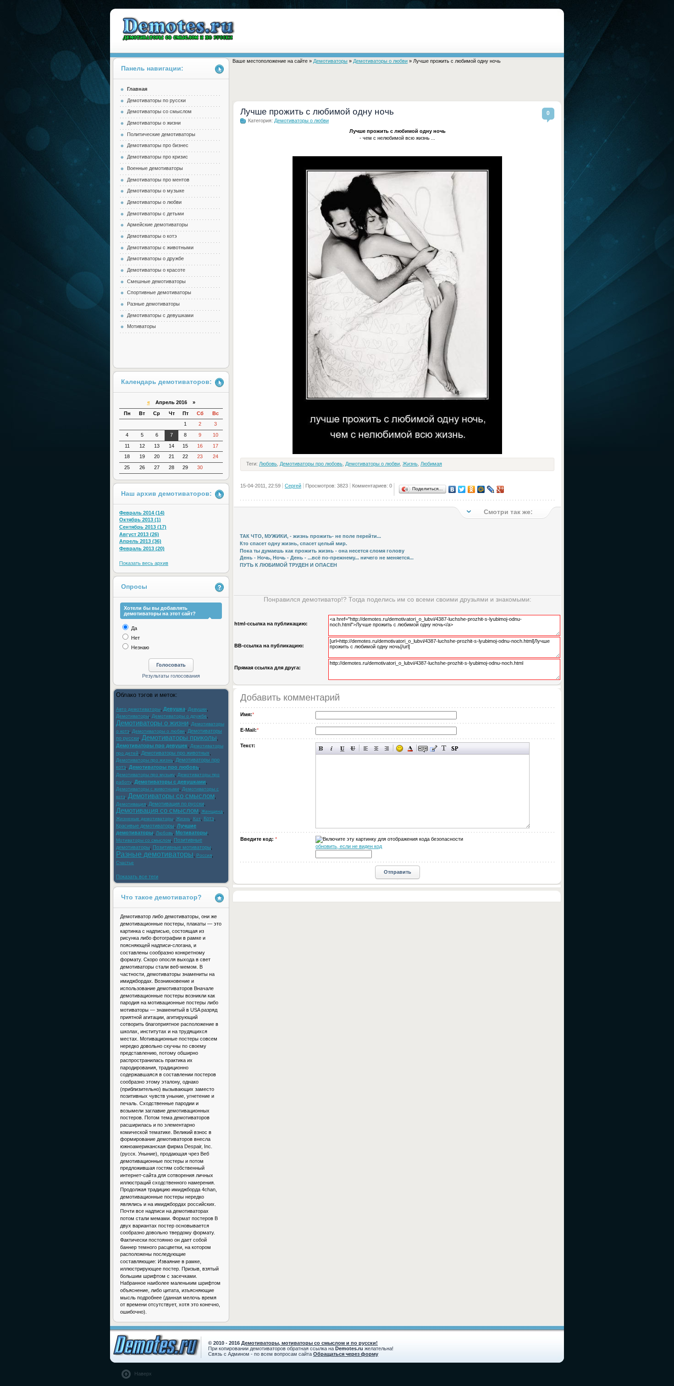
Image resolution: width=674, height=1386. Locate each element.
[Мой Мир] (481, 489)
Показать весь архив (143, 563)
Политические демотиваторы (161, 134)
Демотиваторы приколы (179, 737)
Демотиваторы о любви (380, 61)
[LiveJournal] (491, 489)
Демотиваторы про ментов (158, 179)
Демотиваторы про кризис (157, 156)
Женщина (212, 811)
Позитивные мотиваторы (182, 847)
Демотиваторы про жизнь (144, 759)
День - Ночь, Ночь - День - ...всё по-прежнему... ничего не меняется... (327, 557)
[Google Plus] (500, 489)
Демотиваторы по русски (156, 100)
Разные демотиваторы (153, 304)
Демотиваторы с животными (160, 247)
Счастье (125, 862)
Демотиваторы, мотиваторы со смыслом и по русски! (309, 1343)
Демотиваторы (330, 61)
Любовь (268, 463)
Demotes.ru (179, 28)
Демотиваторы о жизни (154, 123)
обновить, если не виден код (348, 846)
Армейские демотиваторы (157, 224)
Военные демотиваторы (155, 168)
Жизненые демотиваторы (144, 818)
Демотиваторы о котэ (152, 236)
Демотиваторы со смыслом (159, 111)
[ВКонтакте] (452, 489)
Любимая (431, 463)
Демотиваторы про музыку (145, 774)
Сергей (293, 485)
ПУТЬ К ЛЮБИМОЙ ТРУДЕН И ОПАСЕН (288, 565)
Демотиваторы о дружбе (155, 258)
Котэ (209, 818)
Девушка (174, 709)
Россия (204, 855)
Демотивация (131, 803)
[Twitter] (462, 489)
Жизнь (410, 463)
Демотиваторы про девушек (152, 745)
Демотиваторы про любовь (311, 463)
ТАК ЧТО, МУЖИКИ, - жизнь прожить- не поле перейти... (310, 536)
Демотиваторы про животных (175, 753)
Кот (197, 818)
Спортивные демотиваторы (159, 292)
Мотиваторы (141, 326)
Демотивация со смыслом (157, 810)
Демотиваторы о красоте (156, 270)
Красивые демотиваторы (145, 825)
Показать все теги (137, 876)
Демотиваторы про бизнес (157, 145)
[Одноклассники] (471, 489)
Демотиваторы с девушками (160, 315)
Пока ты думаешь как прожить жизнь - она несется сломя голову (322, 550)
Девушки (197, 709)
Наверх (143, 1373)
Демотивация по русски (176, 803)
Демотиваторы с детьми (155, 213)
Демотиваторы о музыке (155, 190)
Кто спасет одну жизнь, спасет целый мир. (293, 543)
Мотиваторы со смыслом (143, 840)
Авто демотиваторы (138, 709)
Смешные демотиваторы (156, 281)
